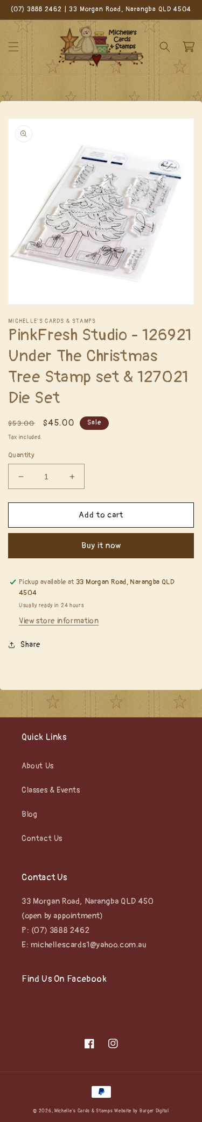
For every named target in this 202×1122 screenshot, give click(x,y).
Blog (29, 814)
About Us (38, 766)
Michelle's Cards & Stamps (83, 1111)
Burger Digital (154, 1111)
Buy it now (101, 546)
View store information (59, 620)
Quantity (21, 455)
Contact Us (42, 838)
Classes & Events (51, 790)
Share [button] (30, 644)
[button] (13, 47)
